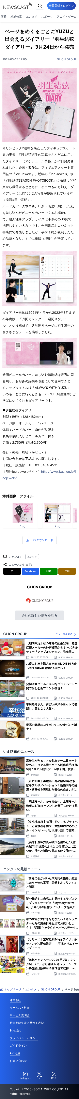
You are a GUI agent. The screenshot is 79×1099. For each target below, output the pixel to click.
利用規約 (15, 1030)
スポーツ (47, 16)
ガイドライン (18, 1045)
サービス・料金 (20, 1007)
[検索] (40, 6)
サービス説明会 (20, 1015)
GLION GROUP (67, 59)
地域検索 (16, 16)
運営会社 (15, 1000)
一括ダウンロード (42, 540)
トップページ (12, 989)
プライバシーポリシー (24, 1038)
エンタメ (31, 16)
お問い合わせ (18, 1060)
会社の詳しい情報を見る (39, 615)
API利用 (15, 1053)
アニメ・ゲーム (67, 16)
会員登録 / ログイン (61, 5)
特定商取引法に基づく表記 (27, 1023)
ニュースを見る (64, 634)
